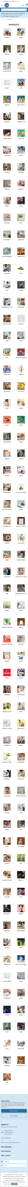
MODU (21, 711)
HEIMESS (21, 374)
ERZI (21, 273)
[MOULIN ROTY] (21, 723)
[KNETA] (21, 470)
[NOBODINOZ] (21, 773)
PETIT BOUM (21, 846)
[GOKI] (7, 352)
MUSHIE (21, 745)
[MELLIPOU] (21, 638)
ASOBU (21, 54)
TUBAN (7, 1015)
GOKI (7, 357)
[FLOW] (7, 335)
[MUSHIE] (21, 740)
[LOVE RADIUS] (7, 571)
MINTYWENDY (21, 694)
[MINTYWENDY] (21, 689)
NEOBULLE (7, 779)
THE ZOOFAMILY (7, 981)
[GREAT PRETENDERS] (21, 352)
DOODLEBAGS (7, 239)
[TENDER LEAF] (7, 959)
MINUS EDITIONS (7, 711)
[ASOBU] (21, 49)
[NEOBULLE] (7, 773)
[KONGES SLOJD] (7, 487)
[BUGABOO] (7, 116)
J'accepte (14, 1184)
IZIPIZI (7, 425)
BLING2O (7, 105)
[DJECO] (21, 217)
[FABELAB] (21, 285)
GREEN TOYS (7, 374)
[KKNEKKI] (7, 470)
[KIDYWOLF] (21, 453)
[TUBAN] (7, 1009)
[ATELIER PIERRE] (7, 65)
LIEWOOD (7, 543)
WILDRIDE (7, 1065)
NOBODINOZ (21, 779)
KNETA (21, 475)
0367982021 (7, 1138)
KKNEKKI (7, 475)
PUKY (21, 863)
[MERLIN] (7, 655)
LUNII (7, 593)
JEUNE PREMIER (7, 442)
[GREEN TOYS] (7, 369)
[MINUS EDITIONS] (7, 706)
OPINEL (7, 829)
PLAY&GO (7, 863)
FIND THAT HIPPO (7, 324)
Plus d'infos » (21, 1184)
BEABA (21, 71)
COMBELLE (7, 189)
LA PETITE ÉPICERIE (7, 509)
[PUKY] (21, 858)
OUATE (7, 846)
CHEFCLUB (21, 138)
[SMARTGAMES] (21, 925)
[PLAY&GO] (7, 858)
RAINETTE (21, 880)
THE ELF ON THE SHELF (21, 964)
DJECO (21, 223)
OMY (21, 812)
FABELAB (21, 290)
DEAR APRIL (7, 223)
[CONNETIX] (21, 183)
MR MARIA (7, 745)
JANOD (21, 425)
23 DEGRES (7, 37)
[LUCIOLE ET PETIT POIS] (21, 571)
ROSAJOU (21, 914)
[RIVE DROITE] (7, 908)
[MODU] (21, 706)
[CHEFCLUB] (21, 133)
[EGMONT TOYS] (21, 251)
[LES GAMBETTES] (7, 521)
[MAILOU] (21, 605)
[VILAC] (21, 1026)
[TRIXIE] (21, 976)
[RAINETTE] (21, 874)
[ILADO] (7, 403)
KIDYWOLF (21, 458)
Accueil (3, 19)
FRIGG (21, 340)
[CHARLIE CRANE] (7, 133)
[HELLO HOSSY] (7, 386)
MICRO (21, 661)
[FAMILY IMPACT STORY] (7, 301)
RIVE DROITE (7, 914)
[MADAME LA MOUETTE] (21, 588)
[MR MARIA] (7, 740)
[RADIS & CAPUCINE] (7, 874)
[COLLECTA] (7, 167)
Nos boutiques (14, 1115)
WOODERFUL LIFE (21, 1065)
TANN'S (21, 947)
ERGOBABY (7, 273)
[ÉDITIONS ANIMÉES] (7, 251)
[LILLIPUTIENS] (21, 537)
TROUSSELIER (7, 998)
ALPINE (21, 37)
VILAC (21, 1031)
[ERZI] (21, 268)
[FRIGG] (21, 335)
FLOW (7, 340)
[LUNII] (7, 588)
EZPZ (7, 290)
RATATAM (7, 897)
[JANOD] (21, 419)
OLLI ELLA (7, 812)
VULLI (7, 1048)
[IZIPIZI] (7, 419)
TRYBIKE (21, 998)
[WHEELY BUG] (21, 1043)
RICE (21, 897)
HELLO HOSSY (7, 391)
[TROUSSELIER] (7, 992)
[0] (26, 5)
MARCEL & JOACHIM (7, 627)
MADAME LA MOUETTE (21, 593)
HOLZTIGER (21, 391)
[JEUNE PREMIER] (7, 436)
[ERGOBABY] (7, 268)
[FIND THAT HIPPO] (7, 318)
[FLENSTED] (21, 318)
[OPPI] (21, 824)
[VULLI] (7, 1043)
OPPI (21, 829)
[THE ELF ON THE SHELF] (21, 959)
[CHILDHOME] (7, 150)
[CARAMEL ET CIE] (21, 116)
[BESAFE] (7, 82)
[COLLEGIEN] (21, 167)
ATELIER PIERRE (7, 71)
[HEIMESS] (21, 369)
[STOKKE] (7, 942)
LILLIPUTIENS (21, 543)
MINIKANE (7, 694)
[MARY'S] (21, 622)
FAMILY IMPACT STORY (7, 307)
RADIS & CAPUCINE (7, 880)
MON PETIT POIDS (7, 728)
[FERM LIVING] (21, 301)
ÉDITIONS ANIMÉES (7, 256)
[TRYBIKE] (21, 992)
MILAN (7, 678)
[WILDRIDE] (7, 1060)
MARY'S (21, 627)
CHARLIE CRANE (7, 138)
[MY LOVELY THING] (7, 756)
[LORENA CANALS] (21, 554)
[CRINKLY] (7, 200)
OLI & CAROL (7, 796)
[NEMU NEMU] (21, 756)
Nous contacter (14, 1111)
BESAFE (7, 88)
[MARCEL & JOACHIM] (7, 622)
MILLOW (21, 678)
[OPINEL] (7, 824)
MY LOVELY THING (7, 762)
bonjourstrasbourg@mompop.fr (12, 1142)
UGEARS (21, 1015)
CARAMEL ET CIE (21, 121)
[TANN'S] (21, 942)
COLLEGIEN (21, 172)
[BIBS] (21, 82)
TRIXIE (21, 981)
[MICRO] (21, 655)
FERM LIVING (21, 307)
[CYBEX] (21, 200)
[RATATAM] (7, 891)
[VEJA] (7, 1026)
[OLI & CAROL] (7, 790)
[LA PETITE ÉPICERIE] (7, 504)
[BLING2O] (7, 99)
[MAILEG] (7, 605)
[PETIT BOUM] (21, 841)
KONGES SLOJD (7, 492)
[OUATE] (7, 841)
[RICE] (21, 891)
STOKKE (7, 947)
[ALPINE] (21, 32)
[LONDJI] (7, 554)
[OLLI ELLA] (7, 807)
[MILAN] (7, 672)
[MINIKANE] (7, 689)
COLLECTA (7, 172)
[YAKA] (7, 1077)
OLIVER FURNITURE (21, 796)
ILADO (7, 408)
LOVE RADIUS (7, 576)
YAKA (7, 1082)
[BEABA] (21, 65)
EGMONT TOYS (21, 256)
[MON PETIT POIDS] (7, 723)
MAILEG (7, 610)
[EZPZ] (7, 285)
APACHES (7, 54)
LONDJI (7, 560)
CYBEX (21, 206)
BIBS (21, 88)
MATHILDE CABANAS (7, 644)
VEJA (7, 1031)
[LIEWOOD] (7, 537)
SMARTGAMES (21, 930)
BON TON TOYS (21, 105)
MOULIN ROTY (21, 728)
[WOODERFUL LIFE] (21, 1060)
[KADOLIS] (7, 453)
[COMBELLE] (7, 183)
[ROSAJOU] (21, 908)
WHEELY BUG (21, 1048)
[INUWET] (21, 403)
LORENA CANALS (21, 560)
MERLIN (7, 661)
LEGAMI (21, 509)
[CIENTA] (21, 150)
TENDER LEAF (7, 964)
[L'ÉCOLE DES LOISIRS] (21, 487)
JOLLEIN (21, 442)
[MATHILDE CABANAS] (7, 638)
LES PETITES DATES (21, 526)
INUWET (21, 408)
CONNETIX (21, 189)
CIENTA (21, 155)
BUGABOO (7, 121)
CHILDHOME (7, 155)
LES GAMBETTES (7, 526)
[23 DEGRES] (7, 32)
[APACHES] (7, 49)
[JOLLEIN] (21, 436)
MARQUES (9, 19)
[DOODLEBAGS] (7, 234)
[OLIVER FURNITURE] (21, 790)
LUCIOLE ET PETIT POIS (21, 576)
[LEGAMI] (21, 504)
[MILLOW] (21, 672)
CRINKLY (7, 206)
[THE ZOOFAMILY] (7, 976)
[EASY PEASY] (21, 234)
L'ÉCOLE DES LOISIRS (21, 492)
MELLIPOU (21, 644)
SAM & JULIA (7, 930)
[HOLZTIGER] (21, 386)
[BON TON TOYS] (21, 99)
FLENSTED (21, 324)
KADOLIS (7, 458)
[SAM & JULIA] (7, 925)
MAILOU (21, 610)
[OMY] (21, 807)
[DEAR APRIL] (7, 217)
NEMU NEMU (21, 762)
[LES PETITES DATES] (21, 521)
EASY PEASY (21, 239)
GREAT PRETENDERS (21, 357)
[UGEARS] (21, 1009)
